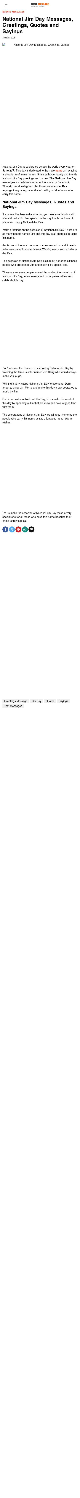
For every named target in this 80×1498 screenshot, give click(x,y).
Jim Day (36, 701)
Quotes (50, 701)
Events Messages (13, 11)
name (58, 170)
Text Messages (13, 706)
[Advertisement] (40, 124)
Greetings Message (15, 701)
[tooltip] (5, 529)
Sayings (63, 701)
